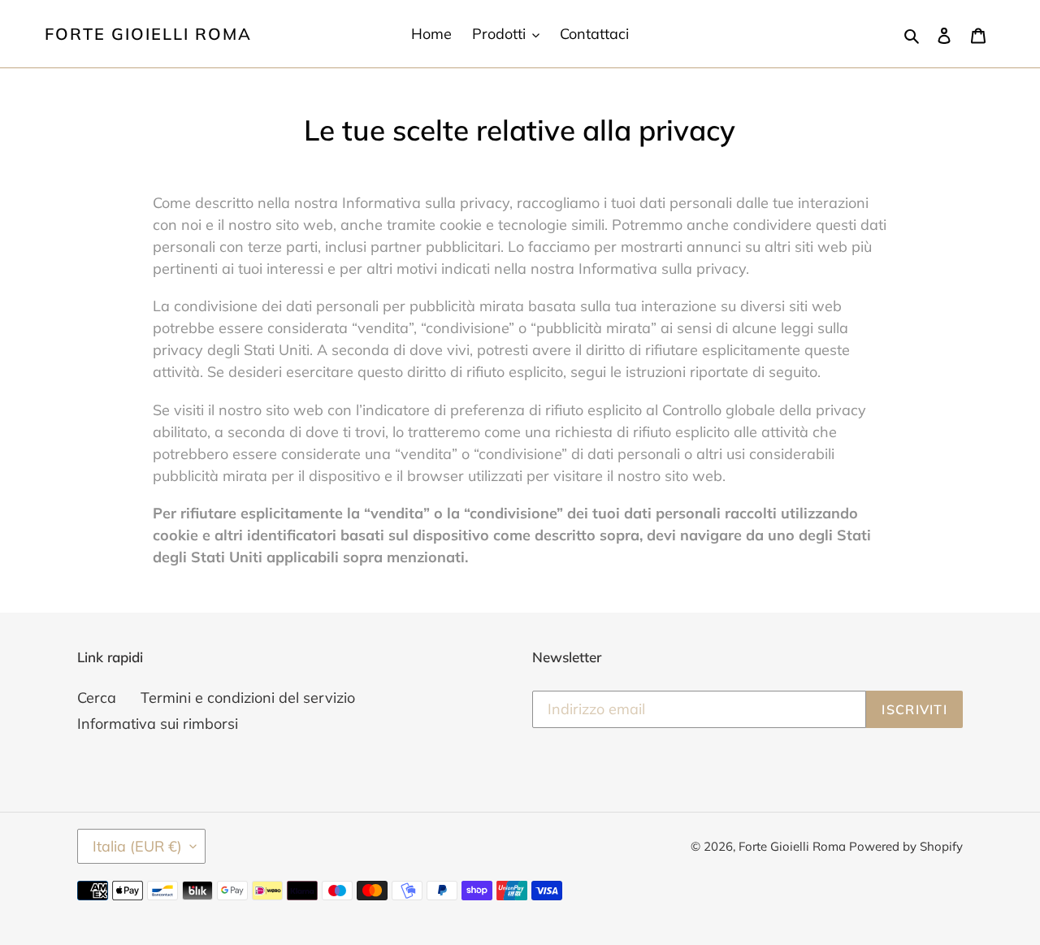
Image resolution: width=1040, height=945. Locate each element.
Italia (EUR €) (137, 846)
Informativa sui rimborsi (157, 723)
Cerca (96, 697)
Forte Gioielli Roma (148, 34)
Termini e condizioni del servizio (248, 697)
